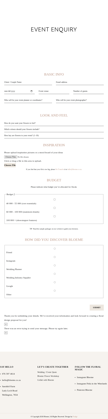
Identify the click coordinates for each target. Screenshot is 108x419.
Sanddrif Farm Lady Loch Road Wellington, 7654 (10, 390)
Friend (9, 252)
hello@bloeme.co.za (75, 169)
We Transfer (59, 169)
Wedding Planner (14, 269)
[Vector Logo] (54, 4)
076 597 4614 (8, 374)
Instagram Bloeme (85, 377)
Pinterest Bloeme (84, 390)
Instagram (10, 261)
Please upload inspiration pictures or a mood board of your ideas (33, 152)
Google (9, 286)
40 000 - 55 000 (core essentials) (21, 203)
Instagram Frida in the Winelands (92, 384)
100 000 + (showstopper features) (21, 220)
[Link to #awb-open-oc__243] (102, 10)
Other (8, 294)
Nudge (75, 417)
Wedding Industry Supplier (18, 278)
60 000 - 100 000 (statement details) (22, 212)
